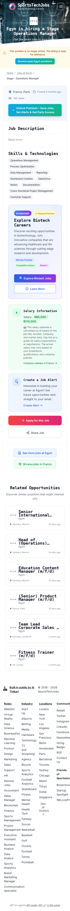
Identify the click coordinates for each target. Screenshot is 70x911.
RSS (59, 752)
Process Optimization (22, 166)
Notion (14, 184)
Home (10, 72)
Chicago (44, 775)
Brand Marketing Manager (10, 877)
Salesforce (44, 178)
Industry (27, 703)
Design (8, 753)
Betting (26, 724)
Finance (9, 810)
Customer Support (20, 196)
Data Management (20, 172)
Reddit (61, 710)
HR (6, 775)
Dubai (43, 791)
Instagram (63, 721)
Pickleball (28, 862)
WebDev (9, 709)
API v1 (42, 905)
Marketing (10, 759)
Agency (26, 759)
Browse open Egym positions (35, 61)
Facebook (63, 732)
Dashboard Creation (21, 178)
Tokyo (43, 786)
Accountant (11, 790)
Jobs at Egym (24, 72)
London (44, 709)
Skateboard (29, 789)
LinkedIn (62, 726)
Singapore (45, 797)
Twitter (61, 716)
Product (9, 748)
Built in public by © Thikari (22, 689)
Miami (43, 781)
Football (27, 851)
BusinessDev (12, 733)
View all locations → (43, 808)
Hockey (26, 846)
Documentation (31, 184)
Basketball (28, 829)
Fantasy (27, 819)
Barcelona (45, 759)
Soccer (26, 824)
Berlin (42, 743)
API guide (32, 905)
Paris (42, 753)
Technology (29, 740)
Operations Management (24, 160)
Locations (45, 703)
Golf (24, 840)
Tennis (26, 856)
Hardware (28, 735)
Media (25, 729)
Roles (8, 703)
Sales (7, 764)
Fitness (26, 794)
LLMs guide (53, 905)
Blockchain (11, 805)
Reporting (42, 172)
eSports (27, 718)
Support (9, 770)
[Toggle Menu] (61, 6)
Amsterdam (46, 748)
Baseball (27, 835)
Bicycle (26, 764)
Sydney (44, 770)
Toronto (44, 764)
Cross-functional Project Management (31, 190)
